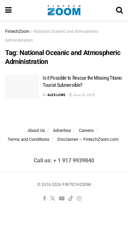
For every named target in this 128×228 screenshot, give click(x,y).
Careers (86, 130)
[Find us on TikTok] (70, 199)
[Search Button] (119, 10)
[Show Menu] (8, 10)
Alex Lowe (56, 95)
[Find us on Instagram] (79, 199)
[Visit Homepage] (64, 10)
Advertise (62, 130)
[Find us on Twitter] (52, 199)
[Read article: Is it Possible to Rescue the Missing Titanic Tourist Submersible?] (22, 87)
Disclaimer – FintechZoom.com (87, 139)
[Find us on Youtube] (62, 199)
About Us (36, 130)
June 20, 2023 (83, 95)
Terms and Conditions (28, 139)
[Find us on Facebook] (44, 199)
